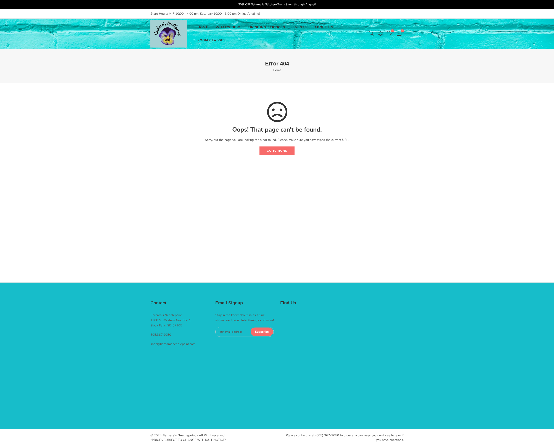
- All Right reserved (210, 435)
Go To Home (277, 151)
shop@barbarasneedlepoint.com (172, 344)
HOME (203, 27)
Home (277, 70)
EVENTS (300, 27)
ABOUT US (323, 27)
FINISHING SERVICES (266, 27)
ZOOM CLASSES (212, 40)
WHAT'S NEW (228, 27)
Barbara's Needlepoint (179, 435)
